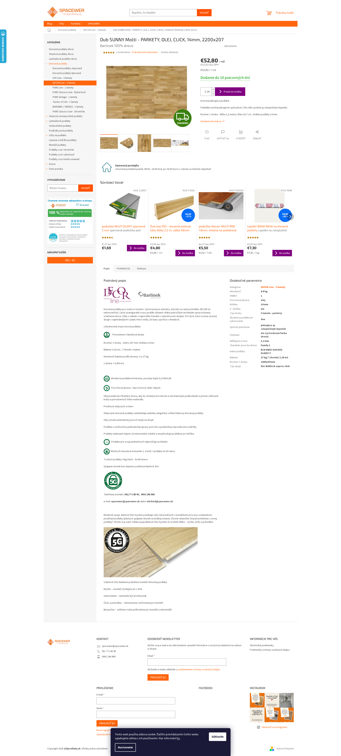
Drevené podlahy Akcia (61, 49)
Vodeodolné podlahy (60, 126)
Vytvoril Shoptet (285, 748)
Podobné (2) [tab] (123, 268)
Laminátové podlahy (60, 121)
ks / (70, 260)
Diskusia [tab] (141, 268)
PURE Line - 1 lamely (63, 87)
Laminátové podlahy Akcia (63, 59)
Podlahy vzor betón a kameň (64, 159)
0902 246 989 (108, 656)
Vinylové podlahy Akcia (61, 54)
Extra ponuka (56, 169)
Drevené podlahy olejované (67, 68)
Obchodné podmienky (262, 645)
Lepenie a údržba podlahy (63, 140)
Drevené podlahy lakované (67, 73)
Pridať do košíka (232, 91)
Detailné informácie (210, 121)
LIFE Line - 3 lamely (62, 78)
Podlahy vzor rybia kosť (61, 154)
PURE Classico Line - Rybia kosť (69, 92)
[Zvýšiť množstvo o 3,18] (213, 90)
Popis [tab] (107, 268)
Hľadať (204, 12)
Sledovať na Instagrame (274, 727)
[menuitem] (50, 24)
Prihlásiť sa (158, 677)
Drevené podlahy (58, 64)
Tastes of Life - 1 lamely (65, 102)
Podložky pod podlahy (61, 131)
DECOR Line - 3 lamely (64, 83)
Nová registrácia (105, 730)
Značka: (169, 52)
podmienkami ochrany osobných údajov (199, 669)
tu (178, 738)
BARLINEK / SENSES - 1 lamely (68, 107)
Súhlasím (218, 737)
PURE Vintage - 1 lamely (65, 97)
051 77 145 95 (109, 651)
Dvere (52, 164)
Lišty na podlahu (57, 135)
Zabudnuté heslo (105, 734)
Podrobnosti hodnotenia (145, 52)
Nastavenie (125, 747)
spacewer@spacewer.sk (115, 646)
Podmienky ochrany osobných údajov (270, 650)
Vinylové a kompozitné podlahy (65, 116)
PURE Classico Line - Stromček (69, 111)
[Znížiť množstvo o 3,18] (213, 94)
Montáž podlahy (57, 145)
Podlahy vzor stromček (61, 150)
